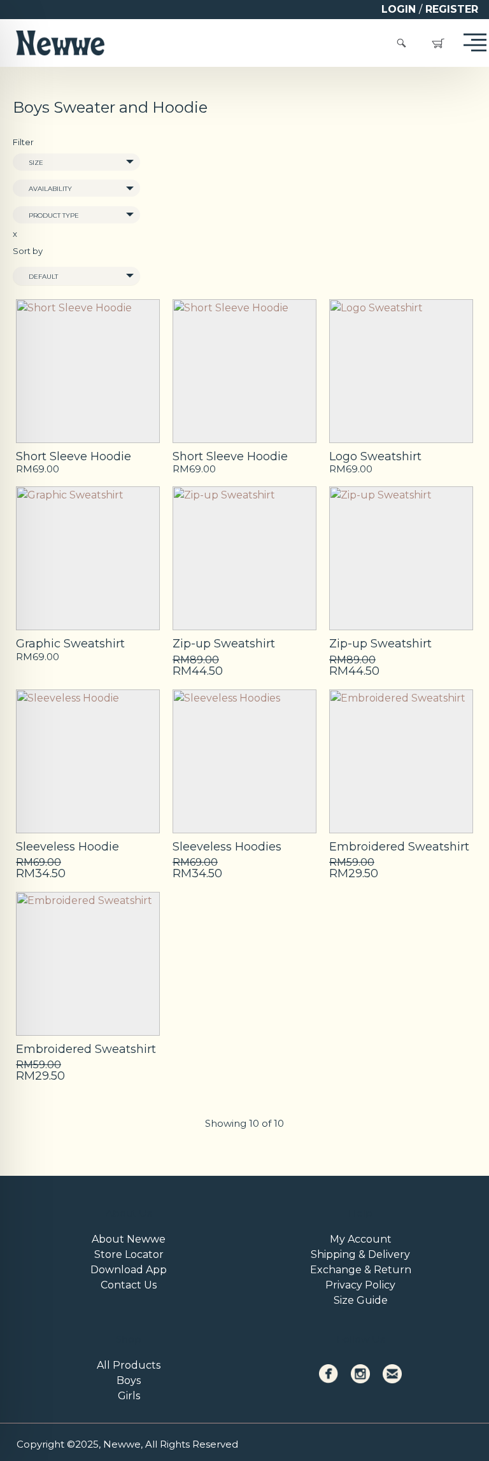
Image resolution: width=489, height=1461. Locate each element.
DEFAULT (43, 276)
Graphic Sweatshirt (70, 644)
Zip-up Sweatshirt (224, 644)
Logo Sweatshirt (375, 456)
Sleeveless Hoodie (67, 847)
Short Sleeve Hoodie (73, 456)
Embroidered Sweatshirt (399, 847)
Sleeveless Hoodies (227, 847)
